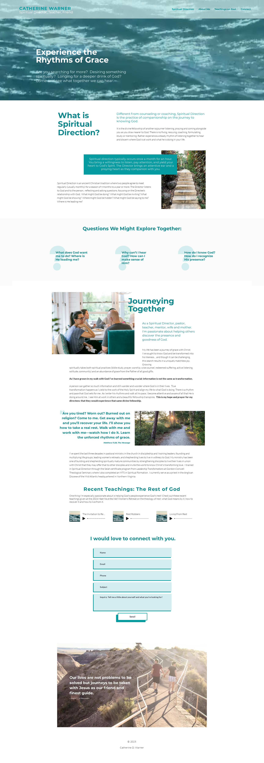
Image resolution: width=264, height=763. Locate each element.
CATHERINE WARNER (45, 8)
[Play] (83, 518)
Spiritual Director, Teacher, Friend (46, 12)
